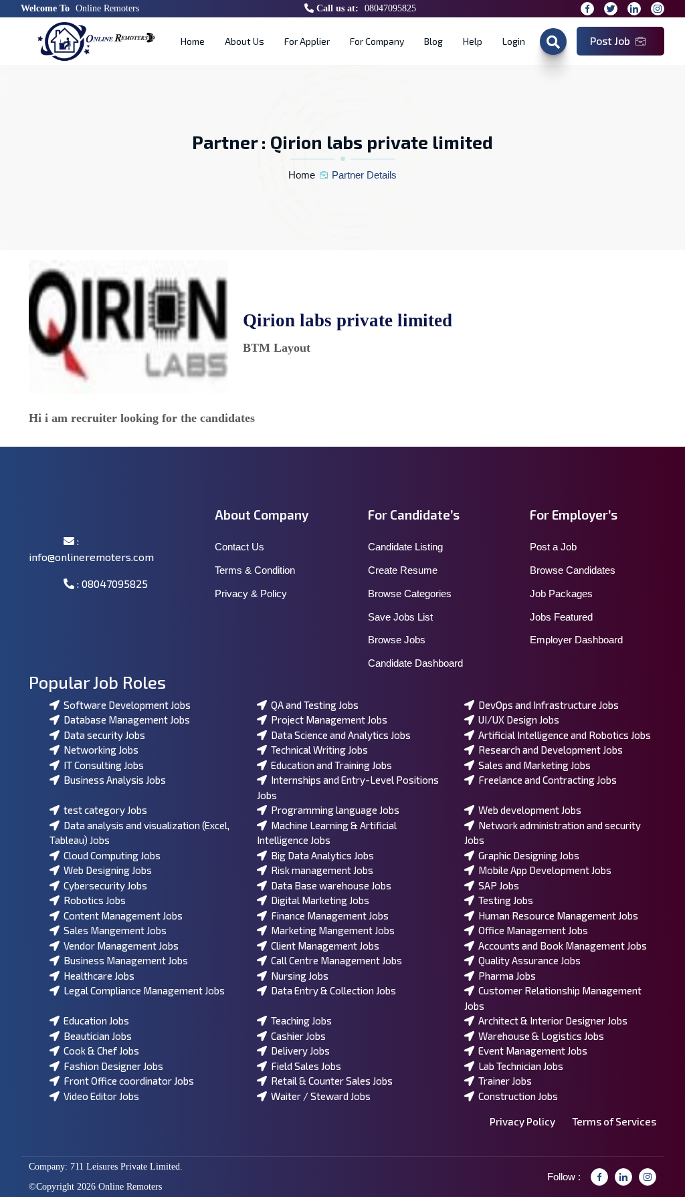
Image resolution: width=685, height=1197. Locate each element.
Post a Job (553, 546)
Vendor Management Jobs (119, 946)
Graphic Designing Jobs (526, 855)
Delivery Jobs (298, 1051)
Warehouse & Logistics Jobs (539, 1036)
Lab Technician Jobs (518, 1066)
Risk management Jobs (320, 870)
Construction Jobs (516, 1096)
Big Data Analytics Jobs (320, 855)
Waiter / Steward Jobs (319, 1096)
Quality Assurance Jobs (527, 960)
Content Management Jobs (121, 915)
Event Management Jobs (530, 1051)
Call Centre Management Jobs (334, 960)
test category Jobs (103, 810)
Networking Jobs (99, 750)
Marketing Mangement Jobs (331, 930)
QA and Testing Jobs (313, 705)
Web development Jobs (527, 810)
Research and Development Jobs (548, 750)
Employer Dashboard (576, 639)
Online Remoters (107, 8)
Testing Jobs (503, 900)
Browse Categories (410, 593)
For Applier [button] (307, 41)
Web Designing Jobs (106, 870)
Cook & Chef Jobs (99, 1051)
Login (513, 41)
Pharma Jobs (505, 976)
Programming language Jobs (333, 810)
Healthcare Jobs (97, 976)
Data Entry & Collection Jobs (331, 990)
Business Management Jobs (124, 960)
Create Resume (402, 570)
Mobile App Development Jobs (542, 870)
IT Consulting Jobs (102, 765)
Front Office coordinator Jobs (127, 1081)
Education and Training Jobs (329, 765)
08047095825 (390, 8)
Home (193, 41)
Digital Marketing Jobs (318, 900)
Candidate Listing (405, 546)
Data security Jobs (102, 735)
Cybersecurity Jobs (103, 885)
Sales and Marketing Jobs (532, 765)
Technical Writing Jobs (317, 750)
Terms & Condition (255, 570)
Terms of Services (614, 1121)
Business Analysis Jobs (113, 780)
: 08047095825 (111, 583)
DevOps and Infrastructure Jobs (546, 705)
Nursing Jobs (297, 976)
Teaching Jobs (299, 1020)
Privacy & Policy (251, 593)
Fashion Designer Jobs (111, 1066)
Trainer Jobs (503, 1081)
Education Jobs (94, 1020)
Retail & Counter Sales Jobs (330, 1081)
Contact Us (239, 546)
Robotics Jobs (93, 900)
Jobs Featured (561, 617)
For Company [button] (377, 41)
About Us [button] (244, 41)
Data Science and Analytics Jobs (339, 735)
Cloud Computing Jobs (110, 855)
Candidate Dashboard (415, 663)
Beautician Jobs (96, 1036)
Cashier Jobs (296, 1036)
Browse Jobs (396, 639)
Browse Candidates (572, 570)
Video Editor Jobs (99, 1096)
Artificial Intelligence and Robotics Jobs (562, 735)
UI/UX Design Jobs (516, 720)
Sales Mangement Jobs (113, 930)
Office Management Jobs (531, 930)
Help (472, 41)
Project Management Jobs (327, 720)
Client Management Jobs (323, 946)
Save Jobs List (400, 617)
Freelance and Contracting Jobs (545, 780)
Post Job (610, 40)
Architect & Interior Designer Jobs (550, 1020)
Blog (433, 41)
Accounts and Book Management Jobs (560, 946)
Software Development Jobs (125, 705)
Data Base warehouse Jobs (329, 885)
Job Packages (561, 593)
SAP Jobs (496, 885)
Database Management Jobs (125, 720)
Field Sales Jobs (304, 1066)
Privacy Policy (522, 1121)
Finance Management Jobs (328, 915)
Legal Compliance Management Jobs (142, 990)
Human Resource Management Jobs (556, 915)
